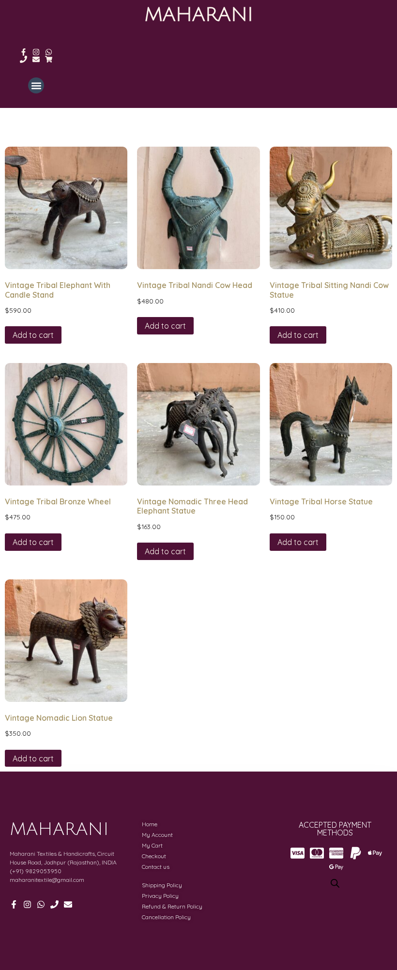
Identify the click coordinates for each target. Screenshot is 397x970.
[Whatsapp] (48, 52)
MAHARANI (198, 14)
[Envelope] (36, 59)
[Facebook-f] (23, 52)
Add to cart (33, 335)
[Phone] (23, 59)
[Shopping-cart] (48, 59)
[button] (36, 85)
